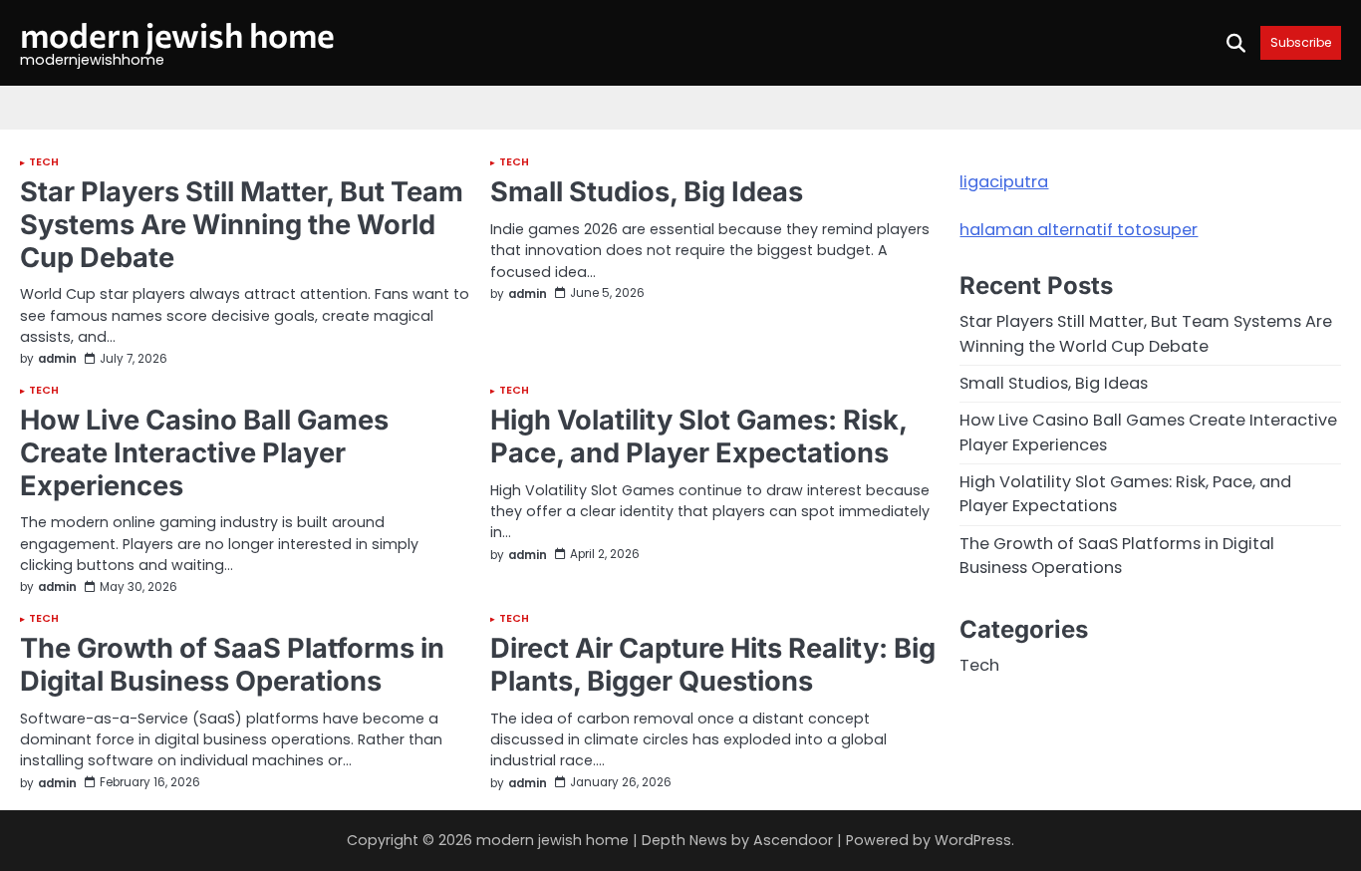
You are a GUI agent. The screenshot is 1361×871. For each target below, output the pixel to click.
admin (57, 359)
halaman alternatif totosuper (1078, 229)
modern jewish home (177, 34)
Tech (44, 162)
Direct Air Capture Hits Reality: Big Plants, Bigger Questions (713, 665)
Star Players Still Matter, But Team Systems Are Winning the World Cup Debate (241, 224)
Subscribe (1300, 42)
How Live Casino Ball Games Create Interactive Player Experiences (204, 452)
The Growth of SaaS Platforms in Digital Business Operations (232, 665)
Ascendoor (793, 840)
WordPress (973, 840)
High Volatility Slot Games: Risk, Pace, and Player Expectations (698, 436)
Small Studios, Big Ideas (646, 191)
